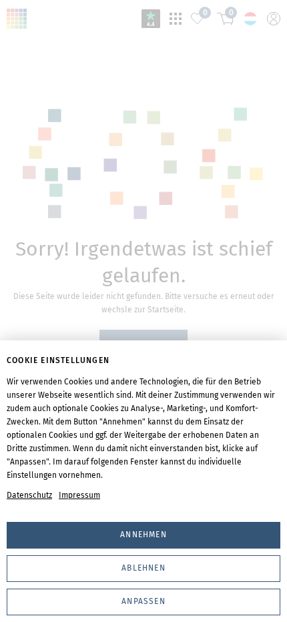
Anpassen (143, 601)
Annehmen (143, 534)
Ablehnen (143, 568)
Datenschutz (29, 495)
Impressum (79, 495)
